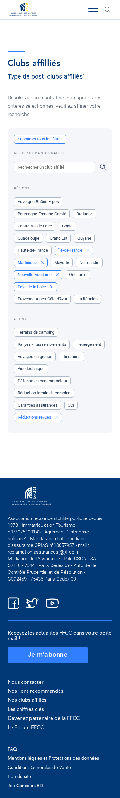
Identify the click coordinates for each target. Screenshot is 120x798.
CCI (71, 405)
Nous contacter (26, 682)
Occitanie (77, 274)
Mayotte (61, 262)
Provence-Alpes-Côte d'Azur (42, 298)
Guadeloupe (28, 238)
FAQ (12, 749)
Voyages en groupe (35, 356)
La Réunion (87, 298)
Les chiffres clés (26, 709)
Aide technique (31, 368)
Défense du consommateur (42, 380)
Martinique (28, 262)
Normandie (89, 262)
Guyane (84, 238)
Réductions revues (35, 417)
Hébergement (88, 344)
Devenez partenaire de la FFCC (44, 718)
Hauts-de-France (33, 250)
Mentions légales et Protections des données (53, 758)
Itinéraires (71, 356)
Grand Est (58, 238)
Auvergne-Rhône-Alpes (38, 201)
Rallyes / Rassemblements (42, 344)
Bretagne (84, 213)
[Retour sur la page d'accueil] (24, 10)
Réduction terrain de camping (44, 393)
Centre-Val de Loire (35, 226)
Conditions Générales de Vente (39, 767)
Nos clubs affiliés (27, 700)
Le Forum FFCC (26, 728)
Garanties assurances (38, 405)
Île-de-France (70, 250)
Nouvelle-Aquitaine (35, 274)
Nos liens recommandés (35, 691)
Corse (67, 226)
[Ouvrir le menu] (93, 9)
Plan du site (19, 776)
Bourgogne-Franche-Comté (42, 213)
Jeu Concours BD (25, 786)
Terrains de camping (36, 332)
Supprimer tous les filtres (40, 139)
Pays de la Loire (32, 286)
